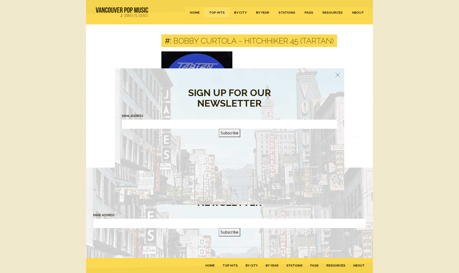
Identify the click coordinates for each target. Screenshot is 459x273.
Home (195, 12)
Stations (287, 12)
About (358, 12)
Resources (332, 12)
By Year (262, 12)
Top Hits (217, 12)
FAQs (309, 12)
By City (240, 12)
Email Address (104, 215)
